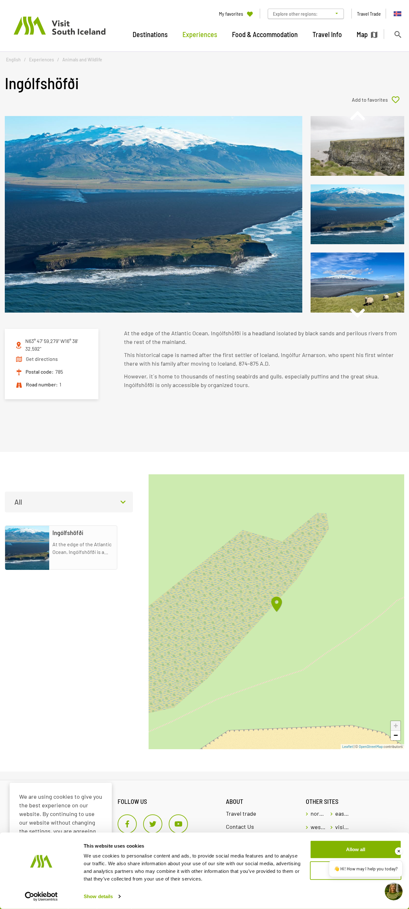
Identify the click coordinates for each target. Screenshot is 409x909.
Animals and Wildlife (82, 59)
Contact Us (240, 826)
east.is (342, 813)
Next (357, 313)
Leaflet (347, 746)
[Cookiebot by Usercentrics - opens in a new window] (41, 896)
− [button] (396, 735)
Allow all (355, 849)
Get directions (42, 359)
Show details (98, 896)
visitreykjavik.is (342, 826)
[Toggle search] (398, 34)
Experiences (41, 59)
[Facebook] (127, 824)
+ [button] (396, 726)
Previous (357, 115)
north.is (318, 813)
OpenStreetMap (371, 746)
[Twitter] (152, 824)
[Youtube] (178, 824)
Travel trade (241, 813)
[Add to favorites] (378, 100)
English (13, 59)
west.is (318, 826)
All (18, 502)
